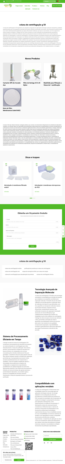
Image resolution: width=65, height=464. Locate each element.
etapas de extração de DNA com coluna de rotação (35, 271)
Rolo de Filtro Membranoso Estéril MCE (11, 109)
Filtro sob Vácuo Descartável (16, 439)
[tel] (63, 229)
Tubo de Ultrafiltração (15, 448)
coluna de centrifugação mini (12, 271)
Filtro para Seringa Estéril (16, 445)
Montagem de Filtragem (15, 441)
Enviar (32, 246)
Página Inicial (19, 5)
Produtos (34, 5)
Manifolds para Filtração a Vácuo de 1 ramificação (53, 84)
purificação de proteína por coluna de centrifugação (37, 268)
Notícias (42, 5)
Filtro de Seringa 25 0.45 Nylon (31, 84)
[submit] (54, 1)
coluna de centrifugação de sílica (13, 268)
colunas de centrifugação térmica (45, 274)
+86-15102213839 (17, 1)
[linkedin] (51, 443)
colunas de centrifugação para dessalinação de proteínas (19, 274)
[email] (63, 232)
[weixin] (63, 235)
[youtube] (44, 443)
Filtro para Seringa (14, 437)
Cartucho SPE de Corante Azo (11, 84)
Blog (48, 5)
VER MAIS (6, 191)
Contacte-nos (35, 9)
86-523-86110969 (31, 436)
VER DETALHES (12, 71)
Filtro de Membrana (14, 443)
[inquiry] (63, 226)
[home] (8, 6)
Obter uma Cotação (57, 5)
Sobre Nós (27, 5)
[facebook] (48, 443)
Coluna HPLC (13, 447)
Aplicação (27, 9)
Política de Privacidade (57, 460)
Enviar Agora (52, 439)
